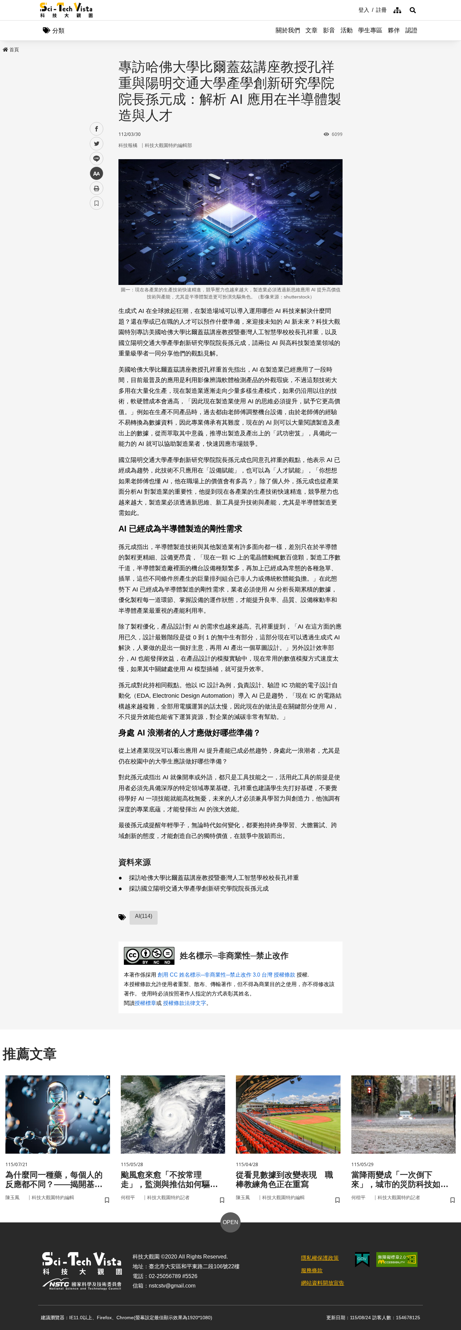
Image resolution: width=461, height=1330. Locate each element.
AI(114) (143, 916)
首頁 (14, 49)
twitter (96, 144)
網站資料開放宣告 (322, 1283)
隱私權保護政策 (320, 1258)
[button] (413, 10)
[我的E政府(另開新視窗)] (362, 1259)
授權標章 (145, 1003)
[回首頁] (66, 10)
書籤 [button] (96, 203)
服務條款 (312, 1270)
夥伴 (394, 30)
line (94, 159)
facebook (96, 129)
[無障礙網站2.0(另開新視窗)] (396, 1259)
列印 (96, 188)
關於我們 (288, 30)
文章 (311, 30)
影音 (329, 30)
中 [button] (96, 173)
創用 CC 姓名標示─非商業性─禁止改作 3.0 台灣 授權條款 (226, 975)
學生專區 (370, 30)
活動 (347, 30)
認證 (411, 30)
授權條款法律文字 (184, 1003)
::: (354, 9)
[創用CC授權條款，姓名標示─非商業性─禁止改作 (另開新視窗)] (150, 956)
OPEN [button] (230, 1222)
